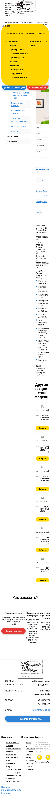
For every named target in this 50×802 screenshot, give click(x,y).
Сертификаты (16, 69)
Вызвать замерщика (16, 87)
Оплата (39, 191)
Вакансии (14, 65)
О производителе (18, 77)
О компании (11, 41)
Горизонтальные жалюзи (13, 750)
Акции (28, 742)
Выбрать (42, 428)
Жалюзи (30, 33)
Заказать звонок (39, 87)
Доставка (39, 180)
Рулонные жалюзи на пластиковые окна (21, 95)
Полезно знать (29, 753)
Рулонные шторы (14, 33)
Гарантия (30, 769)
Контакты (42, 41)
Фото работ (45, 191)
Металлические (13, 781)
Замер (28, 757)
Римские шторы (18, 126)
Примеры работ (17, 49)
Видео (13, 45)
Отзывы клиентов (19, 53)
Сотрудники (16, 73)
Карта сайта (7, 793)
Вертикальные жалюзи (12, 744)
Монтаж (29, 763)
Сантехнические (13, 775)
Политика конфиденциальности (11, 788)
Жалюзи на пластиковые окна (12, 757)
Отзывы (39, 212)
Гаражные (10, 778)
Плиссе (41, 33)
